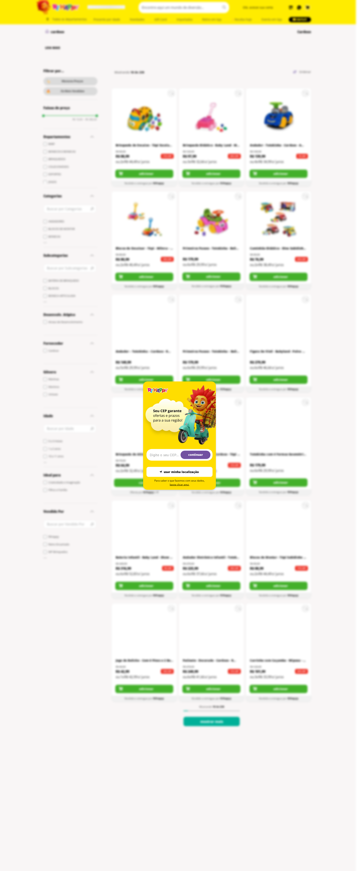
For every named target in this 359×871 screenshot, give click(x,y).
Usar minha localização (181, 472)
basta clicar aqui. (179, 484)
